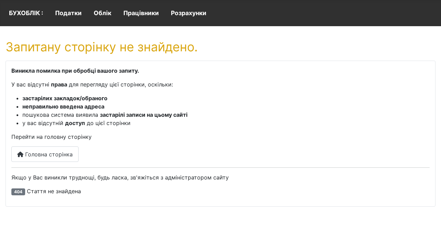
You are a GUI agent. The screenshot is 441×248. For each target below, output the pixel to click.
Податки (68, 13)
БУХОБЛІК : (26, 13)
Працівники (141, 13)
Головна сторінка (48, 154)
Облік (102, 13)
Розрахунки (188, 13)
